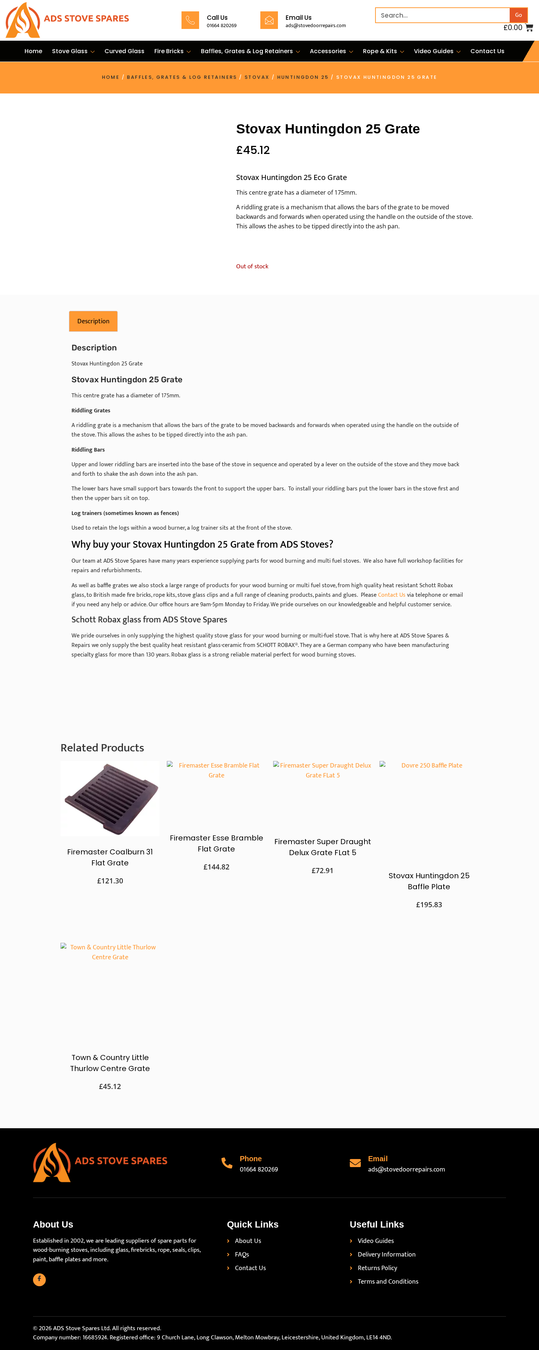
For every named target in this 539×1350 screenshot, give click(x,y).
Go (518, 15)
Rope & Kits (380, 51)
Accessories (328, 51)
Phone (251, 1159)
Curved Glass (124, 51)
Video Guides (434, 51)
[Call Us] (190, 20)
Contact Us (487, 51)
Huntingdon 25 (303, 77)
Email (378, 1159)
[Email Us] (269, 20)
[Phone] (226, 1163)
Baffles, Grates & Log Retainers (247, 51)
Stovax (257, 77)
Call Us (217, 17)
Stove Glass (70, 51)
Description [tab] (93, 321)
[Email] (355, 1163)
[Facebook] (39, 1279)
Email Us (299, 17)
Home (33, 51)
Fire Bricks (169, 51)
